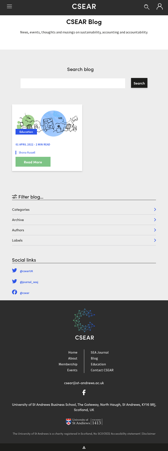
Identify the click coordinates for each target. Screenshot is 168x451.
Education (98, 364)
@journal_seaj (29, 282)
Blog (94, 358)
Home (72, 352)
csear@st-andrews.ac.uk (84, 382)
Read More (33, 161)
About (72, 358)
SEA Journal (100, 352)
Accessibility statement (125, 433)
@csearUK (26, 271)
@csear (24, 293)
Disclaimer (149, 433)
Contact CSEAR (102, 370)
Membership (68, 364)
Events (72, 370)
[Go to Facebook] (84, 393)
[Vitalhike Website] (84, 447)
